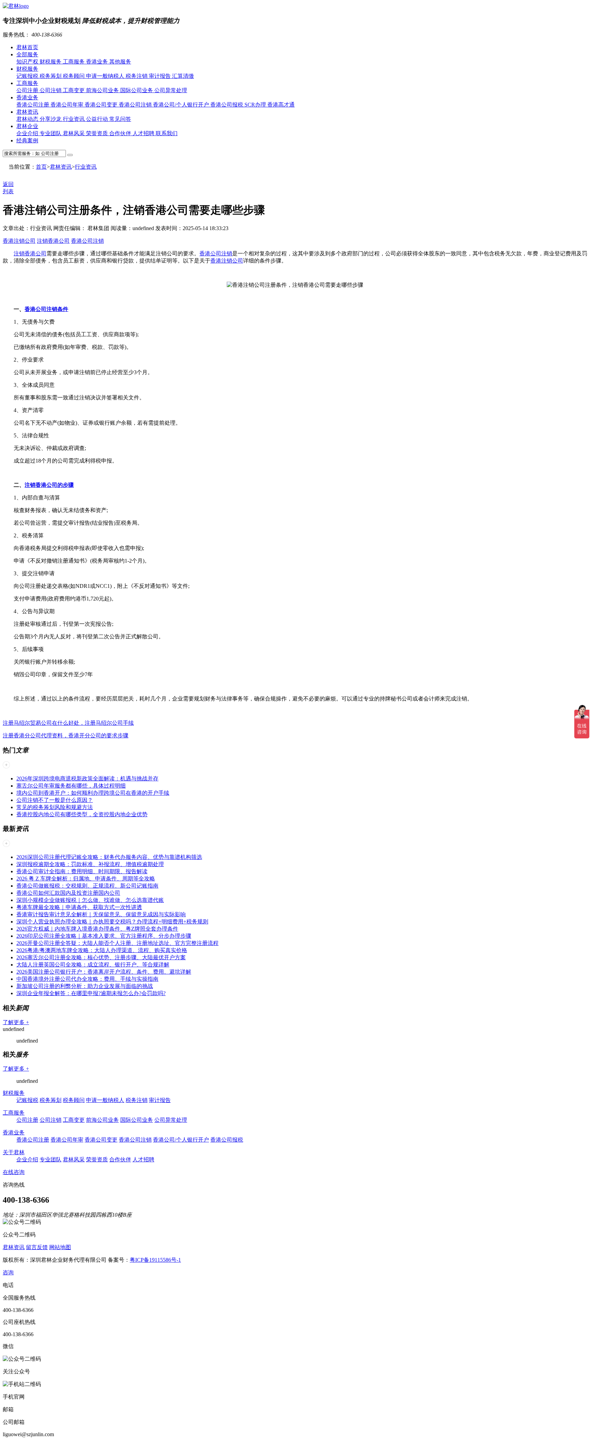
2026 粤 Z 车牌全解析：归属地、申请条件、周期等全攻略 (85, 878)
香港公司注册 (33, 105)
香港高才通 (281, 105)
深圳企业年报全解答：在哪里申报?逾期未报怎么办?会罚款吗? (91, 993)
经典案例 (27, 140)
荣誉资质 (97, 133)
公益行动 (97, 119)
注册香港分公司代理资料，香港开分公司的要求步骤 (65, 735)
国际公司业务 (137, 90)
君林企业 (27, 126)
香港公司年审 (68, 105)
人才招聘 (144, 133)
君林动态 (28, 119)
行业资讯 (74, 119)
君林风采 (74, 133)
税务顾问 (74, 76)
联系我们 (167, 133)
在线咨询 (14, 1172)
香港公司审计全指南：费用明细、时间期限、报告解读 (82, 871)
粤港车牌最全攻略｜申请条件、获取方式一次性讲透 (79, 907)
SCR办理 (255, 105)
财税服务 (51, 62)
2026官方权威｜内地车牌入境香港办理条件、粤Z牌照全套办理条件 (97, 929)
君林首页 (27, 47)
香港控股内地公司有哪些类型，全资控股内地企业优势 (82, 814)
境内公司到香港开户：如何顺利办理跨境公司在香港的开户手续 (92, 793)
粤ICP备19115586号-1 (155, 1260)
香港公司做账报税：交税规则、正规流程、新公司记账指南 (87, 886)
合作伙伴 (120, 133)
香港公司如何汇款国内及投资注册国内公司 (68, 893)
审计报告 (160, 76)
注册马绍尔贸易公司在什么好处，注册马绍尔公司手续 (68, 723)
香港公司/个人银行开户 (181, 105)
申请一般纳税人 (106, 76)
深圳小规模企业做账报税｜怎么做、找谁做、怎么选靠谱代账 (90, 900)
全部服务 (27, 54)
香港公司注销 (136, 105)
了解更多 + (16, 1022)
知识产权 (28, 62)
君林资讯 (27, 112)
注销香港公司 (53, 241)
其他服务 (120, 62)
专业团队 (51, 133)
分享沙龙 (51, 119)
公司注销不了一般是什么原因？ (54, 800)
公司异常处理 (170, 90)
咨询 (8, 1272)
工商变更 (74, 90)
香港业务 (97, 62)
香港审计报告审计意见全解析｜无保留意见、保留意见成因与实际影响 (101, 914)
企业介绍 (28, 133)
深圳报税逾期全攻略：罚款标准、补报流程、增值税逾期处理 (90, 864)
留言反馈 (37, 1247)
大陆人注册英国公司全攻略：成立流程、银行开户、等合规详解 (92, 964)
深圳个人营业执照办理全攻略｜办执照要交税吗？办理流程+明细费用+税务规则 (112, 921)
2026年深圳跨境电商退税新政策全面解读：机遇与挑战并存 (87, 778)
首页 (41, 167)
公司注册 (28, 90)
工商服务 (74, 62)
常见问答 (120, 119)
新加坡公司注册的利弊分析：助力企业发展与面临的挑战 (84, 986)
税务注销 (137, 76)
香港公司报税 (227, 105)
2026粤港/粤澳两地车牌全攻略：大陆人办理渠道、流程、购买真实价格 (101, 950)
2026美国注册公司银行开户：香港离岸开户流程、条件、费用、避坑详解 (103, 972)
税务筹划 (51, 76)
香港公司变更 (102, 105)
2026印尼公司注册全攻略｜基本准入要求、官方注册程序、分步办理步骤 (103, 936)
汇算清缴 (183, 76)
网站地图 (60, 1247)
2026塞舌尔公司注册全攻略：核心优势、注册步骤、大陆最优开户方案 (101, 957)
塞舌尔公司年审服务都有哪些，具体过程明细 (71, 786)
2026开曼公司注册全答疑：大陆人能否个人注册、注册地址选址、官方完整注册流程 (117, 943)
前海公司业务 (103, 90)
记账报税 (28, 76)
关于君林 (14, 1152)
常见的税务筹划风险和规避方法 (54, 807)
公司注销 (51, 90)
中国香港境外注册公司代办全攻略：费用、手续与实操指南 (87, 979)
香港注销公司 (19, 241)
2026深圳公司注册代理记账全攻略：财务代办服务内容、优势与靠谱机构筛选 (109, 857)
